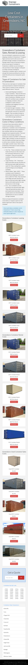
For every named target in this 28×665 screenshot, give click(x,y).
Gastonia (6, 632)
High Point (6, 642)
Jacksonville (7, 646)
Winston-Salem (8, 656)
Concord (6, 622)
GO (21, 35)
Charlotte (6, 618)
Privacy (5, 664)
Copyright (14, 664)
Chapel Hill (6, 615)
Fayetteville (7, 629)
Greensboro (7, 636)
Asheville (6, 608)
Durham (6, 625)
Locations (20, 664)
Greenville (6, 639)
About (26, 664)
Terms (9, 664)
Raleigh (6, 649)
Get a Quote (13, 239)
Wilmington (7, 653)
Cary (5, 612)
